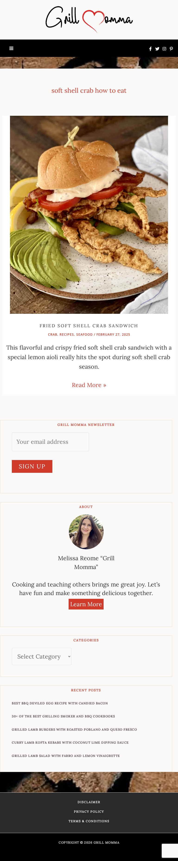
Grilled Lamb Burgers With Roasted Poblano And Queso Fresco (74, 730)
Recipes (67, 334)
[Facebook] (150, 49)
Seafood (84, 334)
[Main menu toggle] (11, 48)
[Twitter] (157, 49)
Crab (52, 334)
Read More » (89, 384)
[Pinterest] (171, 49)
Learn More (86, 604)
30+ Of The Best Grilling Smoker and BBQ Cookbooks (63, 716)
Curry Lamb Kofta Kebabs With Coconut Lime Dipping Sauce (70, 743)
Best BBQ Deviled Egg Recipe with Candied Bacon (60, 703)
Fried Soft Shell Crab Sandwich (89, 325)
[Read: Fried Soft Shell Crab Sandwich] (89, 214)
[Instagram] (164, 49)
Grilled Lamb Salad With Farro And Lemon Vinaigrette (66, 756)
